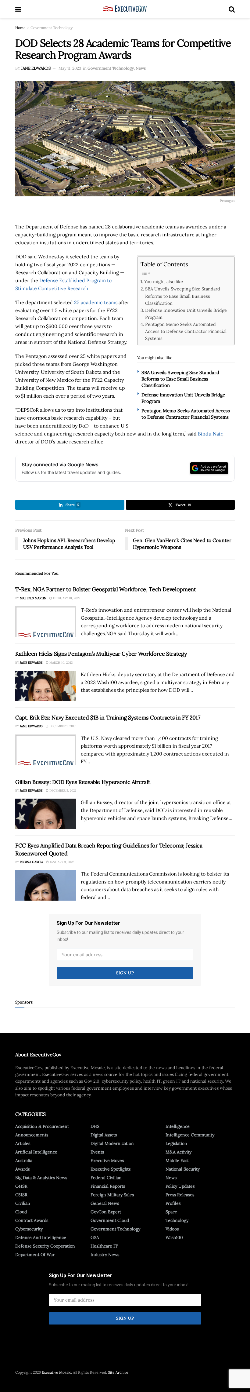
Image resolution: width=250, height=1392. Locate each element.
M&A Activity (178, 1152)
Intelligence (178, 1126)
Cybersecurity (29, 1229)
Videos (172, 1229)
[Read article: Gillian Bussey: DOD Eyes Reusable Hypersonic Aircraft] (45, 814)
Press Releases (180, 1194)
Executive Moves (107, 1160)
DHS (95, 1126)
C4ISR (21, 1186)
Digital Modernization (112, 1143)
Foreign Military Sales (112, 1194)
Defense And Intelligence (40, 1237)
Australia (23, 1160)
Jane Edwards (36, 68)
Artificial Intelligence (36, 1152)
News (141, 68)
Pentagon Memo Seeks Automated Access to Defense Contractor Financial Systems (186, 331)
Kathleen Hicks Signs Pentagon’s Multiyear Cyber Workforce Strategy (101, 653)
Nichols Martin (33, 598)
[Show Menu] (18, 9)
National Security (183, 1169)
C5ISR (21, 1194)
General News (105, 1203)
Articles (22, 1143)
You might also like (163, 281)
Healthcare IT (104, 1246)
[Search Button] (232, 9)
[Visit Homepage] (125, 9)
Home (20, 27)
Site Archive (118, 1372)
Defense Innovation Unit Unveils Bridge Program (186, 313)
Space (171, 1212)
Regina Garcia (31, 862)
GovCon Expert (106, 1212)
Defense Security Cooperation (45, 1246)
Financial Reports (108, 1186)
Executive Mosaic (56, 1372)
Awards (22, 1169)
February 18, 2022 (66, 598)
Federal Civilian (106, 1177)
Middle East (177, 1160)
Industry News (105, 1254)
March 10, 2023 (60, 663)
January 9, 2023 (61, 862)
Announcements (31, 1135)
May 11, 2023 (70, 68)
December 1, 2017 (62, 726)
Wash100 (174, 1237)
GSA (95, 1237)
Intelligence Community (190, 1135)
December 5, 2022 (62, 791)
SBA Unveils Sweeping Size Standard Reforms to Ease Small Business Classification (182, 296)
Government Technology (51, 27)
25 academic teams (95, 302)
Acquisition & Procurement (42, 1126)
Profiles (173, 1203)
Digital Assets (104, 1135)
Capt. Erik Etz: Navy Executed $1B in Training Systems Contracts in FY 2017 (107, 717)
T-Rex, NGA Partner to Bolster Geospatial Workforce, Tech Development (105, 589)
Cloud (21, 1212)
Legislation (176, 1143)
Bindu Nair (210, 434)
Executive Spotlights (110, 1169)
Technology (177, 1220)
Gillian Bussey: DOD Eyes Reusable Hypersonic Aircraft (82, 781)
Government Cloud (110, 1220)
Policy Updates (180, 1186)
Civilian (22, 1203)
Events (97, 1152)
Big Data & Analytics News (41, 1177)
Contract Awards (31, 1220)
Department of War (35, 1254)
